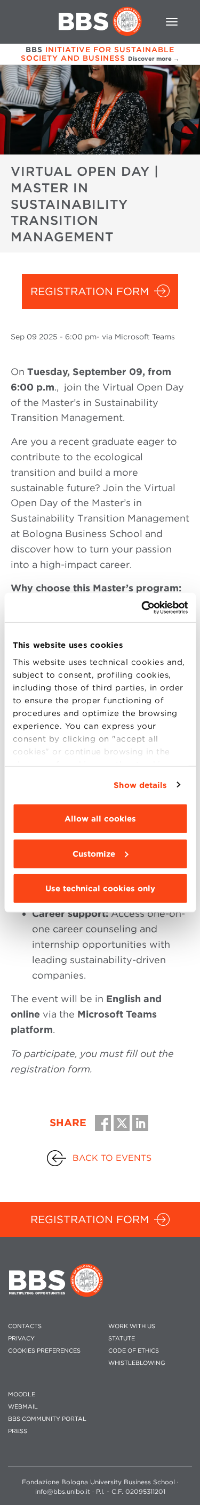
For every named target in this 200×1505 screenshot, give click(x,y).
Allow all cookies (100, 819)
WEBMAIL (23, 1407)
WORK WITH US (131, 1326)
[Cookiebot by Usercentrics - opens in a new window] (142, 607)
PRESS (17, 1431)
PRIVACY (21, 1338)
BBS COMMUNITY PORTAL (47, 1419)
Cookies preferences (44, 1351)
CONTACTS (25, 1326)
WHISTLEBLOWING (136, 1363)
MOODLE (21, 1394)
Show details (140, 785)
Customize (94, 853)
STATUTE (121, 1338)
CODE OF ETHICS (133, 1351)
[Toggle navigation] (171, 22)
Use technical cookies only (100, 888)
